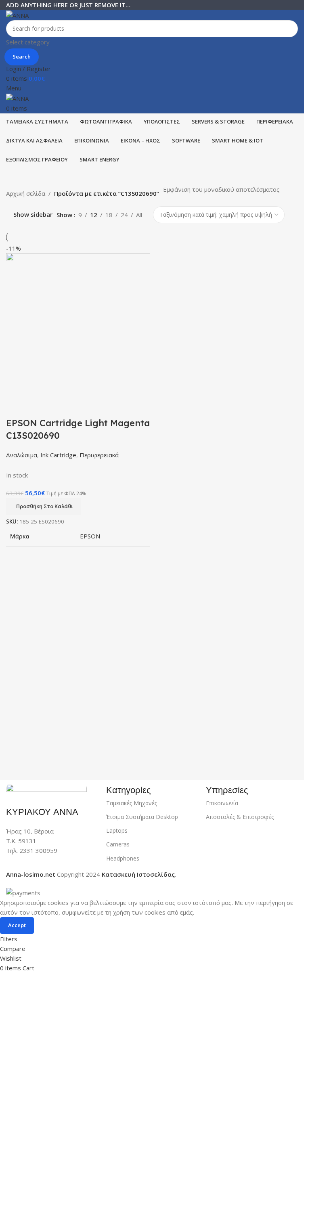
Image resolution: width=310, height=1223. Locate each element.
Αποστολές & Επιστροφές (240, 817)
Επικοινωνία (222, 803)
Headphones (122, 858)
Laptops (117, 830)
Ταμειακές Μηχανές (131, 803)
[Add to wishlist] (60, 407)
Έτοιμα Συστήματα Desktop (142, 817)
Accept (17, 925)
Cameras (118, 844)
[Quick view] (38, 407)
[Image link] (46, 790)
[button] (43, 506)
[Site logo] (17, 14)
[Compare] (16, 407)
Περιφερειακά (99, 455)
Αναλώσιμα (21, 455)
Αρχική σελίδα (25, 193)
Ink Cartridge (58, 455)
